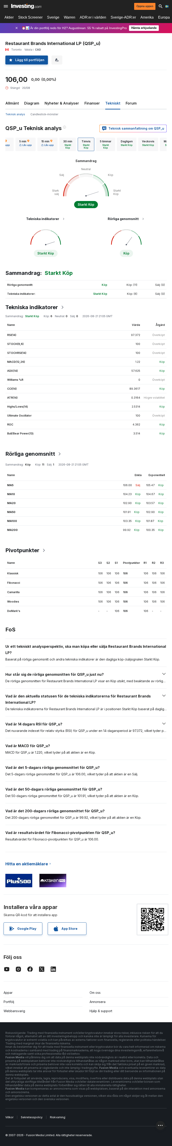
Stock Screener (30, 17)
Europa (164, 17)
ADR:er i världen (93, 17)
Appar (8, 992)
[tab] (25, 144)
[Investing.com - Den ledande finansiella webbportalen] (26, 6)
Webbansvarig (14, 1011)
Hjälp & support (101, 1011)
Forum (131, 103)
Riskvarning (57, 1117)
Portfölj (9, 1002)
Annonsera (97, 1002)
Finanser (92, 103)
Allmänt (12, 103)
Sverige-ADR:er (123, 17)
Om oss (95, 992)
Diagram (31, 103)
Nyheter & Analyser (62, 103)
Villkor (9, 1117)
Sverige (53, 17)
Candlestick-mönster (44, 114)
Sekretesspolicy (32, 1117)
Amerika (147, 17)
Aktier (9, 17)
